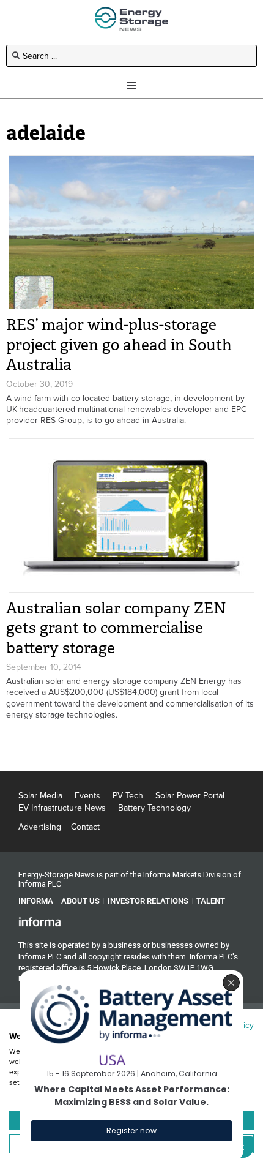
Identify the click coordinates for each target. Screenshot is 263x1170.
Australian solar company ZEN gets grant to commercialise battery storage (116, 628)
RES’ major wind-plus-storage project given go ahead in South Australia (119, 344)
